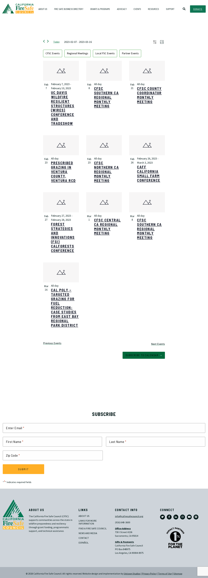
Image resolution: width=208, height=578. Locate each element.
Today (56, 41)
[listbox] (104, 53)
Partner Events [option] (130, 53)
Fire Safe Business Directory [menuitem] (68, 8)
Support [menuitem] (170, 8)
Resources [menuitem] (153, 8)
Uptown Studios (132, 573)
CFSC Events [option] (53, 53)
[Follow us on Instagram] (182, 517)
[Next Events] (48, 41)
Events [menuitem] (137, 8)
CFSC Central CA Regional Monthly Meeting (107, 226)
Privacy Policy (149, 573)
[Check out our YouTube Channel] (189, 517)
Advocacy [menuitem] (122, 8)
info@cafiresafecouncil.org (129, 516)
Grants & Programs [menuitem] (100, 8)
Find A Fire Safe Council (93, 528)
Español (83, 542)
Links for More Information (88, 522)
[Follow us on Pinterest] (196, 517)
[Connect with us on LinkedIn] (175, 517)
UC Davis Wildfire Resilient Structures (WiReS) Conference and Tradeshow (62, 107)
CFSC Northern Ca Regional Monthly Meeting (106, 172)
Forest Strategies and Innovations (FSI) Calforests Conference (63, 237)
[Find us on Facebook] (169, 517)
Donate (197, 9)
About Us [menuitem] (42, 8)
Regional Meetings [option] (77, 53)
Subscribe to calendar (142, 355)
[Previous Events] (44, 41)
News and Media (88, 533)
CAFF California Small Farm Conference (148, 173)
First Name (14, 441)
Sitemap (177, 573)
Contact (84, 538)
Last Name (117, 441)
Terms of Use (165, 573)
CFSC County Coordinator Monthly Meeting (149, 95)
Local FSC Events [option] (105, 53)
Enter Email (15, 428)
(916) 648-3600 (122, 522)
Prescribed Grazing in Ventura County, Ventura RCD (63, 172)
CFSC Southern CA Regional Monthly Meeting (106, 97)
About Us (84, 516)
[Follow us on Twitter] (162, 517)
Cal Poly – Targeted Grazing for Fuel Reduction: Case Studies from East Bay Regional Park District (65, 307)
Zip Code (13, 455)
